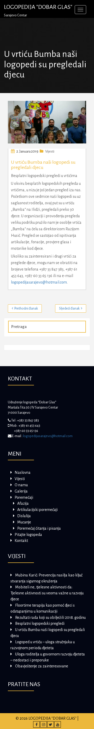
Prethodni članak (26, 308)
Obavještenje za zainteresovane (41, 666)
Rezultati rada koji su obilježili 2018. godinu (50, 617)
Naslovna (23, 472)
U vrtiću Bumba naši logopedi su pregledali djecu (43, 165)
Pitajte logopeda (28, 535)
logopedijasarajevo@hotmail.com (39, 282)
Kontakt (21, 540)
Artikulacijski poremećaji (37, 510)
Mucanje (24, 522)
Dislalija (24, 516)
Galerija (21, 491)
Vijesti (49, 151)
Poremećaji (24, 497)
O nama (21, 485)
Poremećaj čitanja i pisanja (39, 528)
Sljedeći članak (69, 308)
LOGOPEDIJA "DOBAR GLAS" (38, 7)
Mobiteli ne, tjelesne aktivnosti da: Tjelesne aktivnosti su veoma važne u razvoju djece (47, 593)
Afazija (23, 503)
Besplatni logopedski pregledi (39, 623)
